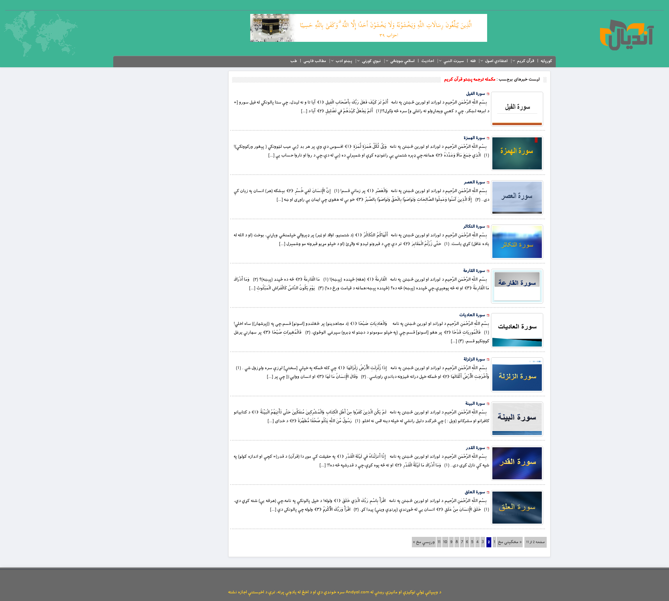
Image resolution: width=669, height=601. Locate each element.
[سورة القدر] (517, 463)
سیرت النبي (454, 61)
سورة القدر (475, 448)
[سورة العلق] (517, 507)
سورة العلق (475, 492)
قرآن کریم (525, 61)
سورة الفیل (475, 94)
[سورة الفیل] (517, 109)
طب (293, 61)
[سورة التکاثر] (517, 242)
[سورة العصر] (517, 197)
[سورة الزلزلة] (517, 375)
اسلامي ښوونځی (402, 61)
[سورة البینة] (517, 419)
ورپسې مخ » (424, 542)
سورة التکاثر (474, 226)
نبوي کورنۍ (371, 61)
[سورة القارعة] (517, 286)
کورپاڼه (546, 61)
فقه (473, 61)
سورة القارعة (474, 271)
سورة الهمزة (474, 138)
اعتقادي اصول (496, 61)
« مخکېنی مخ (510, 542)
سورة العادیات (472, 315)
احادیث (427, 61)
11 (439, 542)
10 (445, 542)
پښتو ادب (344, 61)
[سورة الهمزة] (517, 153)
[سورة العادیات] (517, 330)
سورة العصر (474, 182)
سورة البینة (475, 404)
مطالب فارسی (314, 61)
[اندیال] (626, 35)
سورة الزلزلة (474, 359)
